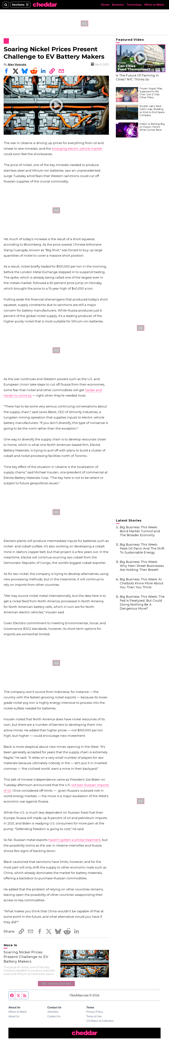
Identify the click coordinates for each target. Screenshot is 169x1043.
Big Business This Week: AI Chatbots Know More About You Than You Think (142, 583)
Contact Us (53, 1016)
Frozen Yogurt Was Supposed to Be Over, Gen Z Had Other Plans (150, 93)
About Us (13, 1016)
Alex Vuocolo (17, 64)
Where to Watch (154, 4)
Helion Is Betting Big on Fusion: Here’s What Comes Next (152, 126)
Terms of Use (94, 1016)
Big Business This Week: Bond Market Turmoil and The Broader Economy (140, 531)
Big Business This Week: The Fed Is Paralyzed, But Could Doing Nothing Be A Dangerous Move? (142, 602)
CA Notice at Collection (100, 1020)
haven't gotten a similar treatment (74, 840)
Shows (105, 4)
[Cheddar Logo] (45, 4)
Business (118, 4)
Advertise (52, 1011)
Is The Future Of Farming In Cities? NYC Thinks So (137, 77)
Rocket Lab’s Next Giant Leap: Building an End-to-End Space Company (152, 111)
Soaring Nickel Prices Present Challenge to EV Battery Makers (26, 956)
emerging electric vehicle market (77, 148)
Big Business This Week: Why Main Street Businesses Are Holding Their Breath (142, 566)
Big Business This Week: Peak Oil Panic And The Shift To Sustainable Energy (142, 548)
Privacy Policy (94, 1011)
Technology (134, 4)
